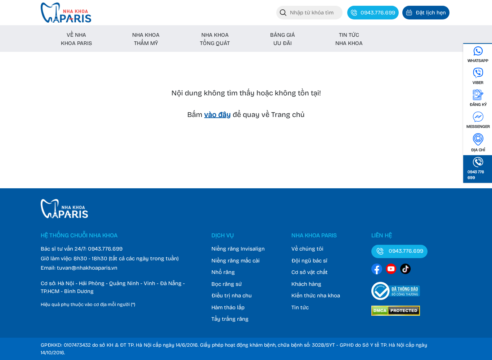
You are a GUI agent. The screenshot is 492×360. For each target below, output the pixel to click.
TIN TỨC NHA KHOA (349, 39)
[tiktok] (405, 270)
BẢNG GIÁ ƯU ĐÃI (282, 39)
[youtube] (391, 270)
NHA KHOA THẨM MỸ (146, 39)
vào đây (217, 114)
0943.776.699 (105, 249)
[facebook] (376, 270)
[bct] (395, 301)
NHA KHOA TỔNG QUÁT (215, 39)
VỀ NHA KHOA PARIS (76, 39)
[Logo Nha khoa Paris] (64, 216)
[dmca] (395, 317)
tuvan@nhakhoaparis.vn (87, 268)
